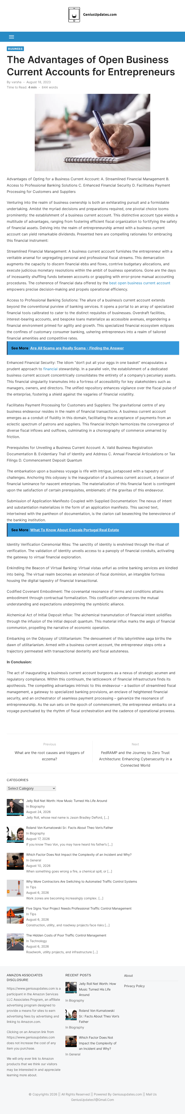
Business (15, 48)
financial (50, 369)
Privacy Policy (134, 986)
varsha (16, 82)
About (128, 975)
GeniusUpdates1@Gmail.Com (92, 1100)
